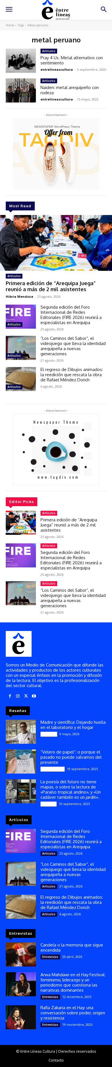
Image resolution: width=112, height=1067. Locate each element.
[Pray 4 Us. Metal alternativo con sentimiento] (21, 61)
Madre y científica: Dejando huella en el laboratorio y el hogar (73, 724)
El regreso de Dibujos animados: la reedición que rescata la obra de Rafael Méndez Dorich (71, 374)
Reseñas (48, 804)
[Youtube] (34, 696)
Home (10, 25)
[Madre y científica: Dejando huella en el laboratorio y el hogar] (21, 732)
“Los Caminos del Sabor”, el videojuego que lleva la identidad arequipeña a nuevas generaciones (73, 346)
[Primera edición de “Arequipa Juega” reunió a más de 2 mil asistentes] (56, 243)
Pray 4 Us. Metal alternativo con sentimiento (71, 60)
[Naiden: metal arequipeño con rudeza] (21, 90)
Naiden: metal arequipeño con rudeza (69, 90)
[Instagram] (18, 696)
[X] (26, 696)
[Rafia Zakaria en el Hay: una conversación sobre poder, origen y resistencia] (21, 1017)
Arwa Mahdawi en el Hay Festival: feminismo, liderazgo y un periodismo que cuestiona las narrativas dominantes (72, 982)
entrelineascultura (56, 69)
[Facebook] (10, 696)
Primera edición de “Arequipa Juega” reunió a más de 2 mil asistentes (51, 286)
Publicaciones (52, 769)
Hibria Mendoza (19, 296)
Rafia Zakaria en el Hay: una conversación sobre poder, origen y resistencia (72, 1013)
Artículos (14, 276)
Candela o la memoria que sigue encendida (71, 947)
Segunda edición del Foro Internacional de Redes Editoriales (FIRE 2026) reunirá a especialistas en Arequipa (71, 314)
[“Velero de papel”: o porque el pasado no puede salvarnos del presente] (21, 762)
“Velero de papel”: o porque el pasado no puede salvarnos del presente (71, 757)
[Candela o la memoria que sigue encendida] (21, 954)
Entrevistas (50, 957)
